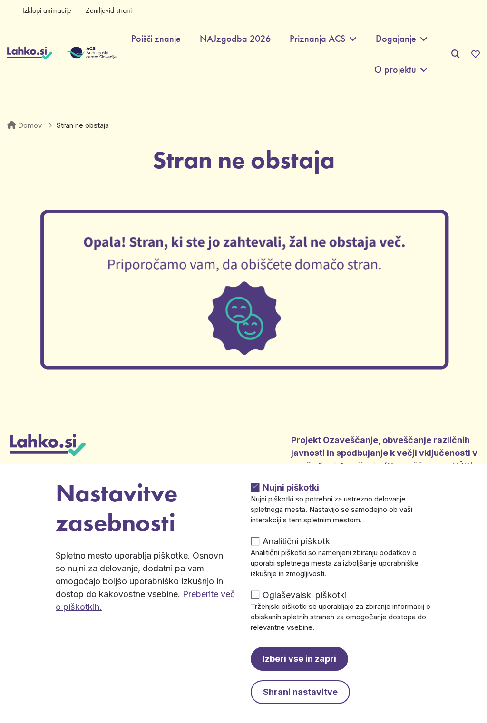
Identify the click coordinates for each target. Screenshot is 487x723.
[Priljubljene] (475, 54)
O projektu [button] (395, 70)
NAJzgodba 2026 (235, 39)
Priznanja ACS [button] (317, 39)
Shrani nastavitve (300, 692)
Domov (30, 125)
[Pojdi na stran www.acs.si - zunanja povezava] (77, 54)
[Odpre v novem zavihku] (243, 373)
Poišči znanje (156, 39)
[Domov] (29, 54)
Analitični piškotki (297, 541)
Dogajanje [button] (396, 39)
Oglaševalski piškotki (305, 595)
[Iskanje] (455, 54)
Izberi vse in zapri (299, 659)
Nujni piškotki (291, 487)
